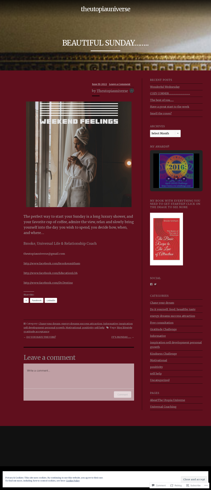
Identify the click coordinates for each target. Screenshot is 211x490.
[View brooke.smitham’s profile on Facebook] (151, 284)
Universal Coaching (163, 406)
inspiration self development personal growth (176, 345)
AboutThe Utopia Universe (167, 400)
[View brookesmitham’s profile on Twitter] (155, 284)
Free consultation (161, 322)
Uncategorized (159, 380)
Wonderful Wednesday (165, 86)
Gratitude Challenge (163, 329)
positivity (87, 327)
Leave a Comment (119, 84)
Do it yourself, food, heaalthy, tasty (173, 309)
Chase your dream (49, 323)
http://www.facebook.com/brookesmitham (52, 263)
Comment (122, 394)
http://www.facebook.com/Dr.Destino (48, 282)
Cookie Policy (73, 480)
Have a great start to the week (169, 106)
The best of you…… (162, 100)
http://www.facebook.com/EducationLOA (50, 273)
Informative (110, 323)
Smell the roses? (161, 113)
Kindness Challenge (163, 353)
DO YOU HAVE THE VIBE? (41, 337)
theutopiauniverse (105, 9)
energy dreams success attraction (81, 323)
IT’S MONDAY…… (121, 337)
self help (99, 327)
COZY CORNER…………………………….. (170, 93)
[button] (169, 179)
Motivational (73, 327)
